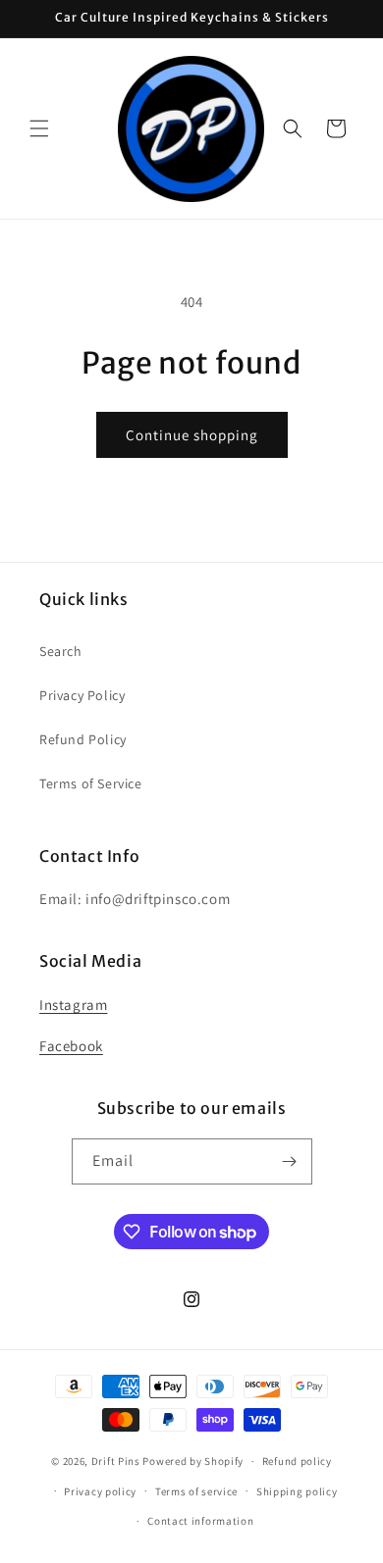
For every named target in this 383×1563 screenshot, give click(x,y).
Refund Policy (83, 739)
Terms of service (196, 1491)
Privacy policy (100, 1491)
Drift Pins (115, 1461)
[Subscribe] (289, 1161)
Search (60, 651)
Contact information (200, 1521)
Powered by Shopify (193, 1461)
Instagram (73, 1004)
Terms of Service (90, 783)
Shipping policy (297, 1491)
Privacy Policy (82, 695)
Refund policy (297, 1461)
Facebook (71, 1045)
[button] (39, 128)
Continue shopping (192, 435)
